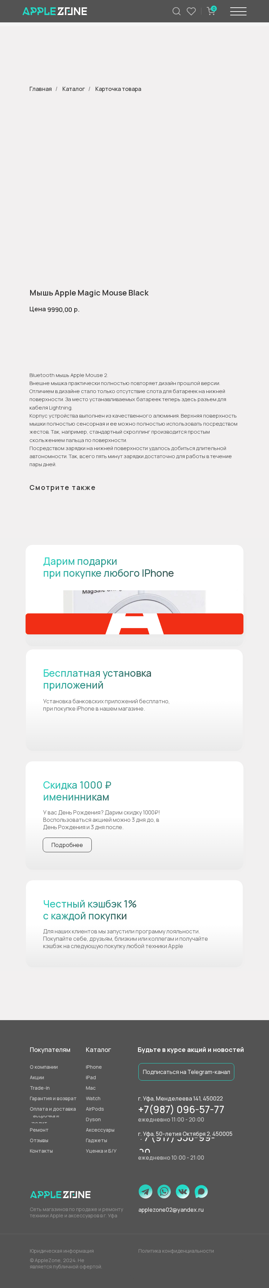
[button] (109, 1151)
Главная (40, 89)
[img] (134, 612)
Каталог (73, 89)
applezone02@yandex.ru (171, 1210)
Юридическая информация (62, 1250)
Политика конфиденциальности (176, 1250)
